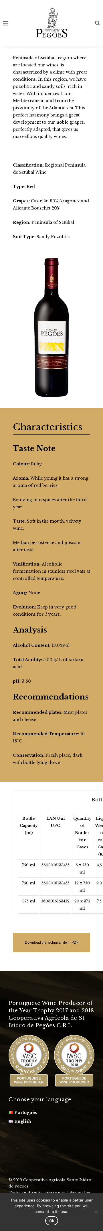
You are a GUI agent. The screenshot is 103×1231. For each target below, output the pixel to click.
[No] (96, 1212)
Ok (51, 1220)
